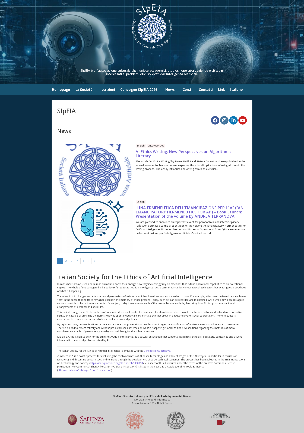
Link (221, 89)
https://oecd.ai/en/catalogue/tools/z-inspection (84, 370)
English (141, 145)
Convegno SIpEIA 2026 (139, 89)
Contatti (206, 89)
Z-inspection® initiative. (157, 350)
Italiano (236, 89)
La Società (84, 89)
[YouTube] (242, 120)
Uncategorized (156, 145)
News (170, 89)
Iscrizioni (107, 89)
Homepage (61, 89)
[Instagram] (224, 120)
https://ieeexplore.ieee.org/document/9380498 (116, 363)
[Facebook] (215, 120)
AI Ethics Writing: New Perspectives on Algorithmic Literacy (184, 153)
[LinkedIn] (233, 120)
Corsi (187, 89)
